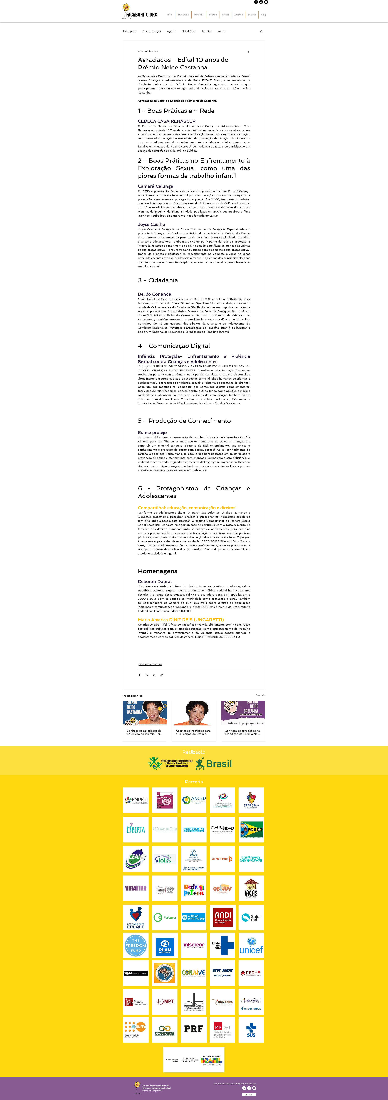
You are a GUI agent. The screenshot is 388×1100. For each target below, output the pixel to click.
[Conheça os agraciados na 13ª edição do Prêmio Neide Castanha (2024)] (243, 713)
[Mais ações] (248, 51)
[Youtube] (266, 2)
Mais (219, 31)
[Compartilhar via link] (161, 674)
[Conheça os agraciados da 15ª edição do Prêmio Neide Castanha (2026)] (145, 713)
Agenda (171, 31)
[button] (261, 31)
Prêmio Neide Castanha (150, 664)
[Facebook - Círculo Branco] (249, 1088)
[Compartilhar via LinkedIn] (154, 674)
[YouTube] (254, 1088)
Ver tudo (260, 695)
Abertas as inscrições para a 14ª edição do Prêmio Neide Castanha (193, 732)
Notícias (206, 31)
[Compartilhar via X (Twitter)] (146, 674)
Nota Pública (189, 31)
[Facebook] (261, 2)
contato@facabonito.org (243, 1083)
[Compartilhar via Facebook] (139, 674)
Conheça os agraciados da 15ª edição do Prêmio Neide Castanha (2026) (145, 732)
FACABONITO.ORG (141, 14)
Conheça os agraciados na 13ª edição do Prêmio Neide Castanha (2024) (243, 732)
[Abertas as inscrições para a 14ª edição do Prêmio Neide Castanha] (194, 713)
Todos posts (130, 31)
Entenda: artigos (152, 31)
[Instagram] (256, 2)
